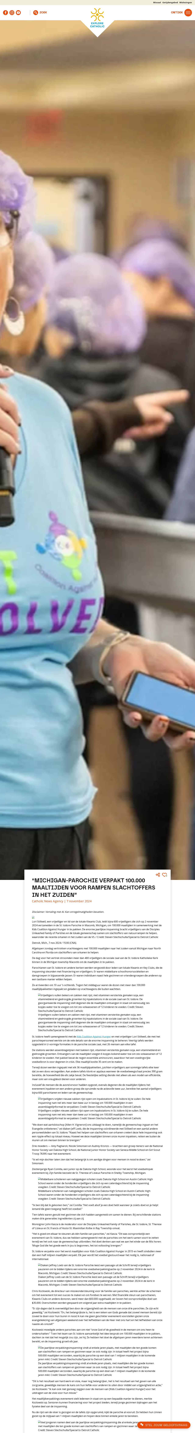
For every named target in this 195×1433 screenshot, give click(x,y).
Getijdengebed (170, 2)
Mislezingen (185, 2)
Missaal (157, 2)
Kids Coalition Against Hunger (94, 1036)
